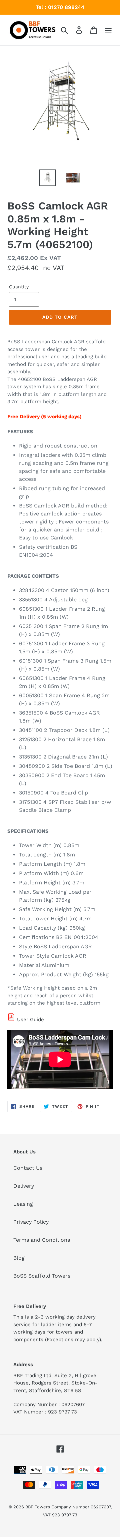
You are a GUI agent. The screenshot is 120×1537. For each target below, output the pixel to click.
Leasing (23, 1204)
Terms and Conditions (41, 1240)
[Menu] (108, 30)
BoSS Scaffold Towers (41, 1276)
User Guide (29, 1020)
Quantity (19, 286)
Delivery (23, 1186)
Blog (19, 1258)
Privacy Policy (31, 1222)
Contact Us (27, 1168)
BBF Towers (37, 1506)
